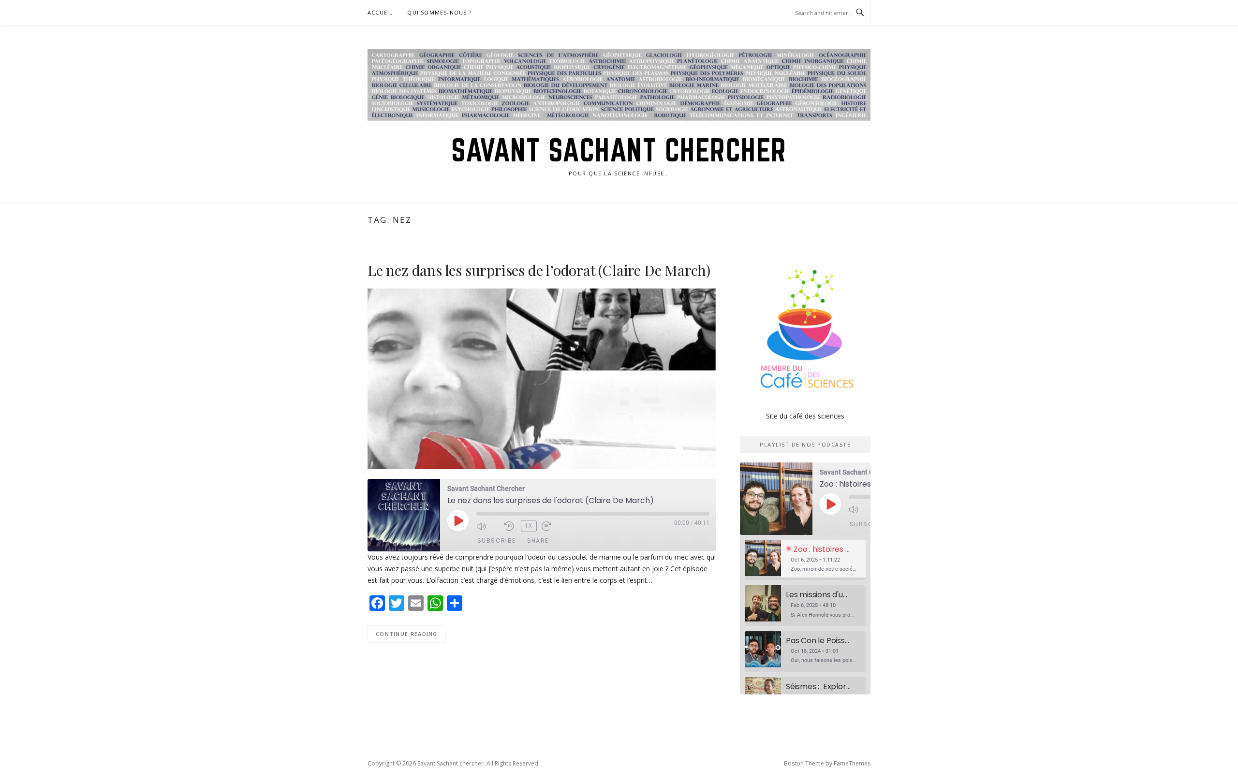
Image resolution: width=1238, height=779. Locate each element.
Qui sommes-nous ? (439, 12)
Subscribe (496, 540)
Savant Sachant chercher (619, 149)
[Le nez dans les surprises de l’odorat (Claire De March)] (542, 378)
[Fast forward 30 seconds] (553, 526)
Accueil (380, 12)
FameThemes (852, 763)
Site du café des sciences (805, 415)
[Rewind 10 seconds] (510, 526)
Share (538, 540)
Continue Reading (407, 633)
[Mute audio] (488, 526)
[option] (805, 560)
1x (529, 525)
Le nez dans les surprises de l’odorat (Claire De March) (539, 270)
